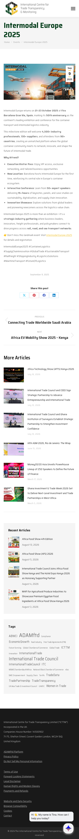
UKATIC (42, 686)
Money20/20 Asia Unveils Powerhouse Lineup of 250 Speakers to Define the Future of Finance (51, 469)
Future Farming (15, 647)
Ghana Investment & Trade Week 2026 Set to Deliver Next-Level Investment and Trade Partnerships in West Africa (50, 493)
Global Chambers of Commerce (35, 647)
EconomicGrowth (19, 641)
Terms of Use (11, 772)
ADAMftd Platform (13, 752)
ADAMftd (29, 635)
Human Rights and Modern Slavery (22, 786)
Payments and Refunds (16, 791)
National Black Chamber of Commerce (48, 669)
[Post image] (14, 374)
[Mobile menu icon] (73, 8)
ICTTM (65, 647)
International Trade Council (33, 658)
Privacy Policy (11, 756)
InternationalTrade (30, 653)
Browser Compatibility (15, 806)
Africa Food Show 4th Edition (37, 539)
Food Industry (36, 642)
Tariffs (41, 675)
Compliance (46, 636)
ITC (44, 664)
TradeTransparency (43, 680)
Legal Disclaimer (12, 781)
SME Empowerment (17, 675)
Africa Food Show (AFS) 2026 (37, 554)
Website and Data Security (18, 801)
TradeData (52, 675)
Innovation (13, 653)
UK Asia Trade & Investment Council (23, 686)
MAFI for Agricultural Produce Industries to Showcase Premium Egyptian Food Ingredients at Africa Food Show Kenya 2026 (45, 596)
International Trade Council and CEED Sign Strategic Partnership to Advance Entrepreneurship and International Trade (49, 395)
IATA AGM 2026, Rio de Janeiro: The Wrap (49, 443)
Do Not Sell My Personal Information (23, 761)
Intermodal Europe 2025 (59, 235)
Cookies (8, 811)
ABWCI (13, 636)
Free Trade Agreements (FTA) (55, 642)
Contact (8, 816)
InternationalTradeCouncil (24, 664)
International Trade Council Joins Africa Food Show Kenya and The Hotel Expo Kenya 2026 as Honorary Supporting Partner (46, 573)
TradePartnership (19, 680)
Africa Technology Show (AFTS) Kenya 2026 (51, 369)
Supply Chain (32, 675)
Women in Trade (56, 685)
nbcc (67, 669)
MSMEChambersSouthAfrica (20, 669)
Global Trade (54, 647)
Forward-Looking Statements (19, 776)
